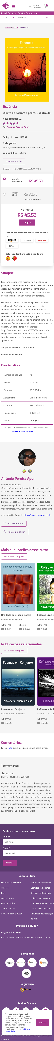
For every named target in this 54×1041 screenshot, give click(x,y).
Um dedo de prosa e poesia (16, 615)
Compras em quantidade (42, 903)
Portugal (12, 13)
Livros (15, 27)
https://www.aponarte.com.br (37, 515)
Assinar (9, 862)
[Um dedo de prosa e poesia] (18, 587)
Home (8, 27)
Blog (3, 893)
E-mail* (6, 848)
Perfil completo (15, 523)
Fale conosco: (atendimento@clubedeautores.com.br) (26, 937)
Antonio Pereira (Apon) (11, 619)
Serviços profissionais (41, 893)
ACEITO (42, 1022)
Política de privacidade (41, 882)
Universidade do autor (41, 898)
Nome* (6, 837)
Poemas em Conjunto (13, 709)
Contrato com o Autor (11, 913)
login (10, 748)
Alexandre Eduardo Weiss (13, 713)
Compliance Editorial (40, 887)
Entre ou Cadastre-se (37, 6)
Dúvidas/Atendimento (11, 882)
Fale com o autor (16, 531)
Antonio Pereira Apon (18, 127)
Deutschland (32, 13)
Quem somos (7, 898)
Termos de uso (8, 908)
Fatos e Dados (8, 903)
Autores (4, 887)
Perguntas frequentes (11, 932)
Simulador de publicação (42, 916)
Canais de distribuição (41, 908)
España (21, 13)
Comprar (27, 222)
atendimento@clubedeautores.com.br (18, 431)
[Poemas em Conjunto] (18, 681)
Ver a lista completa (14, 556)
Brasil (4, 13)
